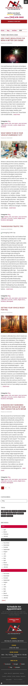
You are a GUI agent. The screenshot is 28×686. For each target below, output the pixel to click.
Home (2, 30)
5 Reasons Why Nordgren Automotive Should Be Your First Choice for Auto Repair (13, 407)
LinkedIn (17, 667)
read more (16, 114)
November (6, 545)
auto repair (15, 123)
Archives (14, 30)
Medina (6, 123)
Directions (23, 676)
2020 (20, 30)
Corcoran (10, 125)
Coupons (4, 676)
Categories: (5, 497)
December (6, 543)
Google (16, 664)
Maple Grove (21, 125)
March (5, 532)
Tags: (3, 507)
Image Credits (9, 679)
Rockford (3, 126)
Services (22, 673)
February (6, 534)
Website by (18, 679)
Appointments (16, 673)
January (6, 536)
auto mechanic (23, 123)
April (5, 529)
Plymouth (4, 125)
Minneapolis (10, 220)
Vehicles (9, 676)
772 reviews (17, 14)
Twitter (23, 664)
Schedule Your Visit (14, 21)
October (6, 547)
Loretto (15, 125)
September (6, 549)
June (5, 556)
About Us (10, 673)
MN (10, 123)
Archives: (4, 522)
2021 (3, 526)
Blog (8, 30)
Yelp (11, 667)
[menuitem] (5, 673)
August (5, 551)
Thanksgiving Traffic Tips (12, 226)
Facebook (7, 664)
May (5, 558)
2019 (3, 570)
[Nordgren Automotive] (14, 5)
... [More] (3, 600)
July (5, 553)
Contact (13, 676)
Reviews (18, 676)
